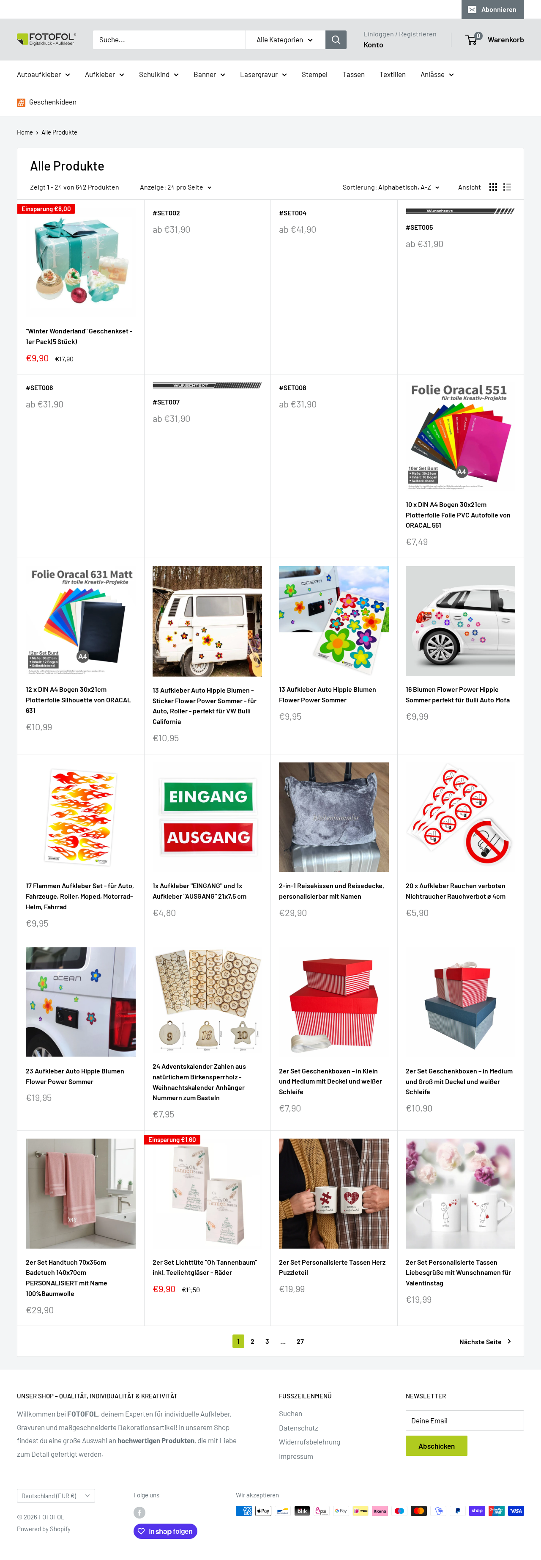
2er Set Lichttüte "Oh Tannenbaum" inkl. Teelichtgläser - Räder (205, 1267)
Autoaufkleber (39, 73)
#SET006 (39, 387)
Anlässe (433, 73)
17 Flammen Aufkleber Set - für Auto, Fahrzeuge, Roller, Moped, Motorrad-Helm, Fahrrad (80, 896)
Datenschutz (298, 1427)
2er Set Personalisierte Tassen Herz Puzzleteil (332, 1267)
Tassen (353, 73)
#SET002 (166, 213)
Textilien (393, 73)
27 (300, 1341)
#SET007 (166, 402)
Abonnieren (498, 9)
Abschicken (436, 1446)
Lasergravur (259, 73)
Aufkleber (100, 73)
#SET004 (292, 213)
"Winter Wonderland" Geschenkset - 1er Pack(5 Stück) (79, 336)
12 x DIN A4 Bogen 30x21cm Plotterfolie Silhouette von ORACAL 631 (78, 699)
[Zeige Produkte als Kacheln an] (493, 187)
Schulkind (154, 73)
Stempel (315, 73)
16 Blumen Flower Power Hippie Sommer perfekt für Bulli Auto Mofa (458, 694)
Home (25, 132)
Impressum (296, 1456)
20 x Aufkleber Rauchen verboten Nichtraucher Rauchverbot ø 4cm (455, 890)
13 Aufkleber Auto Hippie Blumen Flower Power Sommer (327, 694)
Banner (205, 73)
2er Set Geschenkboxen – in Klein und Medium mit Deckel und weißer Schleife (330, 1081)
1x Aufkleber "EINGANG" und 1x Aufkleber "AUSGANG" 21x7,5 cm (199, 890)
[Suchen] (336, 39)
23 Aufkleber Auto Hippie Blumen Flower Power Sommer (75, 1076)
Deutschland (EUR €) (49, 1495)
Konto (373, 44)
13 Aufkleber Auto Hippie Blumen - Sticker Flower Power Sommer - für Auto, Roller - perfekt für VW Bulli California (205, 705)
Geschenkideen (52, 101)
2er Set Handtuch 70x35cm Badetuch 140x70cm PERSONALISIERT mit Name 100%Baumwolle (66, 1277)
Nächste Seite (480, 1341)
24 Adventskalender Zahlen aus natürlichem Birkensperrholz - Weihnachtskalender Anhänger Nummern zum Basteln (199, 1081)
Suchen (290, 1413)
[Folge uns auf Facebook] (139, 1512)
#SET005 (419, 227)
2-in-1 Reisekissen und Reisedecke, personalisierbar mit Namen (331, 890)
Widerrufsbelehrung (309, 1441)
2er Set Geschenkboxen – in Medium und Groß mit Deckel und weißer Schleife (459, 1081)
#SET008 (292, 387)
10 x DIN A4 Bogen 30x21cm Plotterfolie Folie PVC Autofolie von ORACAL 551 (458, 514)
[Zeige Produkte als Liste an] (507, 187)
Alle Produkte (59, 132)
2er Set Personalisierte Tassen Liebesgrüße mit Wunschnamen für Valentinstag (458, 1272)
